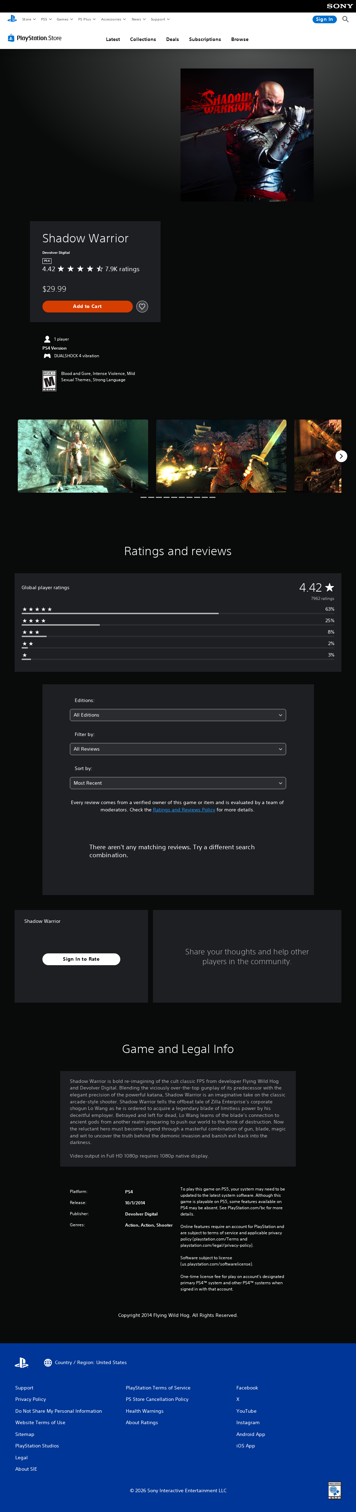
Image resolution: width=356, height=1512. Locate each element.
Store (26, 19)
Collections (143, 39)
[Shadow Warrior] (83, 456)
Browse (240, 39)
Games (62, 19)
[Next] (341, 456)
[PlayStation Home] (12, 19)
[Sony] (340, 11)
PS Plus (84, 19)
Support (158, 19)
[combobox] (178, 715)
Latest (113, 39)
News (136, 19)
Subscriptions (205, 39)
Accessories (111, 19)
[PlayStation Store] (36, 37)
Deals (172, 39)
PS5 (44, 19)
